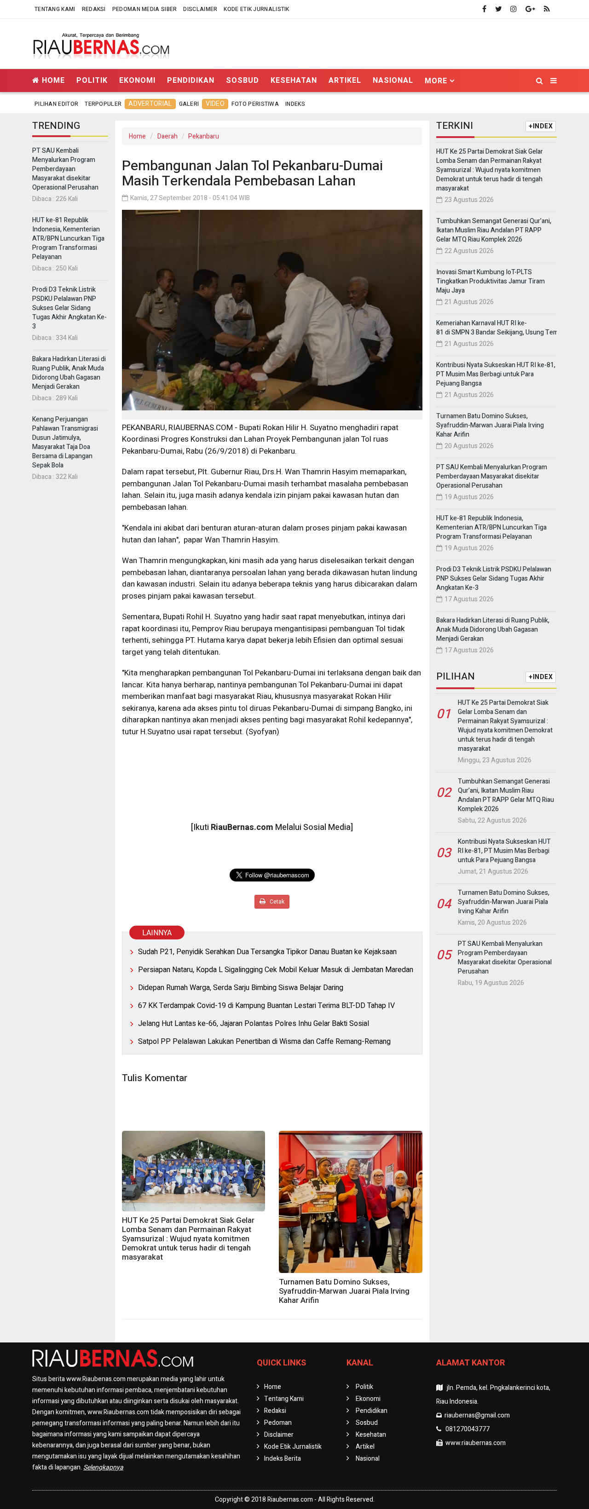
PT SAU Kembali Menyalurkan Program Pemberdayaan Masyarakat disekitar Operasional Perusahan (65, 169)
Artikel (345, 80)
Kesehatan (294, 80)
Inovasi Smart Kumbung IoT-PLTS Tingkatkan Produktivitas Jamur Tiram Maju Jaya (490, 281)
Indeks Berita (282, 1458)
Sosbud (242, 80)
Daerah (167, 136)
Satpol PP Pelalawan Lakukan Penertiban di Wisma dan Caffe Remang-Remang (264, 1041)
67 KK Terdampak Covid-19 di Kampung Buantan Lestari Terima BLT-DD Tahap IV (266, 1005)
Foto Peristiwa (255, 104)
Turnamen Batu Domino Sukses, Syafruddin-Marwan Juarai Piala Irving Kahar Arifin (344, 1291)
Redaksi (94, 9)
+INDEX (541, 126)
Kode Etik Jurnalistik (256, 9)
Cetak (276, 902)
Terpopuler (103, 104)
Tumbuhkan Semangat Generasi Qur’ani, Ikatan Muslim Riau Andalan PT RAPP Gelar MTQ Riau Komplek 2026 (493, 230)
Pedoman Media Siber (144, 9)
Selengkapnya (103, 1467)
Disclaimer (200, 9)
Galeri (189, 104)
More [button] (436, 80)
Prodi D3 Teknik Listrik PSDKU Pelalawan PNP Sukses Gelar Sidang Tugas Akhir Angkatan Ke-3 (69, 308)
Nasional (393, 80)
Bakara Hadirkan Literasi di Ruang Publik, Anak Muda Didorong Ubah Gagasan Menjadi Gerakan (69, 373)
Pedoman (278, 1423)
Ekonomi (137, 80)
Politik (92, 80)
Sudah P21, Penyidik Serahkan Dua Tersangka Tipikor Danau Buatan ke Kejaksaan (267, 951)
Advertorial (150, 104)
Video (215, 104)
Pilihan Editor (56, 104)
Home (52, 80)
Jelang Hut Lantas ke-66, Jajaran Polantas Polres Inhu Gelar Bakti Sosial (253, 1023)
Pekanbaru (203, 136)
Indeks (295, 104)
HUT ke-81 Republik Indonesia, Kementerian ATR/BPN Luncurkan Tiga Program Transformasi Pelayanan (68, 238)
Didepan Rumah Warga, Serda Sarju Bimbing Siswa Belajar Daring (240, 987)
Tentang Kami (55, 9)
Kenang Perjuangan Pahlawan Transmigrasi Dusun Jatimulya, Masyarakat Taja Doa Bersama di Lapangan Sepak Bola (65, 442)
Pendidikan (190, 80)
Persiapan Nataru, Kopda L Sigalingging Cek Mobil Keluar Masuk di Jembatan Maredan (275, 969)
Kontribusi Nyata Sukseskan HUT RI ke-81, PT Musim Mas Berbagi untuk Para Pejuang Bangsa (495, 374)
